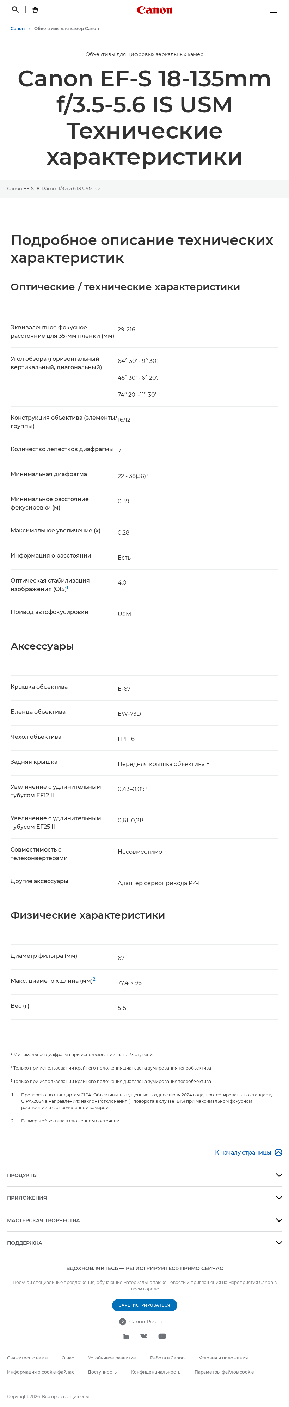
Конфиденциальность (155, 1372)
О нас (68, 1357)
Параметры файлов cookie (224, 1372)
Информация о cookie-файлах (40, 1372)
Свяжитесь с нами (27, 1357)
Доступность (102, 1372)
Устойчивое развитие (112, 1357)
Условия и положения (223, 1357)
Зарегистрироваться (144, 1305)
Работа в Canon (167, 1357)
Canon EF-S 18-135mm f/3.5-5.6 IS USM (50, 188)
